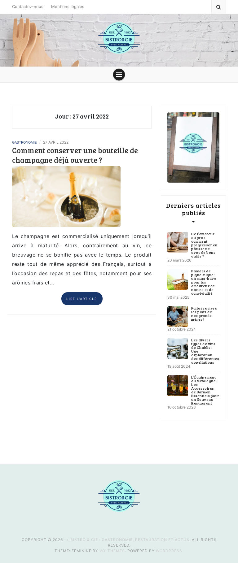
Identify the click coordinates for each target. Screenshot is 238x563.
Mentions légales (67, 6)
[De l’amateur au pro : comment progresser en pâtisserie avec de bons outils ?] (177, 242)
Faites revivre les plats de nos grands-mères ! (204, 313)
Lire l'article (81, 299)
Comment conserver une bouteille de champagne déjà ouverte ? (75, 155)
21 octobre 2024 (181, 329)
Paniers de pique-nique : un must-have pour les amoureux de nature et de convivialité (203, 282)
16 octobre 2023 (181, 407)
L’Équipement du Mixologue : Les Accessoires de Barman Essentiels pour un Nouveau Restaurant (205, 390)
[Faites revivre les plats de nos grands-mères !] (177, 316)
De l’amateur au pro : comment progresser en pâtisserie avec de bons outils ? (204, 245)
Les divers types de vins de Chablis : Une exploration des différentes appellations (205, 351)
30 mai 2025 (178, 297)
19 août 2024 (178, 366)
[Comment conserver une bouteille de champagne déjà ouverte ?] (66, 196)
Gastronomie (24, 142)
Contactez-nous (27, 6)
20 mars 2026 (179, 260)
